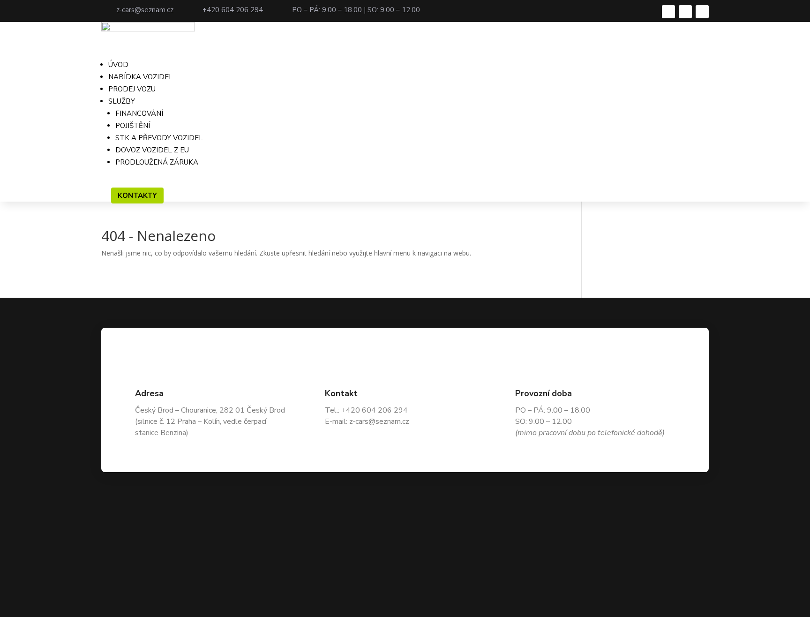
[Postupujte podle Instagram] (685, 11)
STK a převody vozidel (159, 138)
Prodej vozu (132, 89)
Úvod (118, 64)
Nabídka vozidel (140, 77)
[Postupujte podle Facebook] (668, 11)
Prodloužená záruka (156, 162)
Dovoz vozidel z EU (152, 150)
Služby (121, 101)
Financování (139, 113)
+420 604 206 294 (232, 10)
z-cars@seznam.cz (144, 10)
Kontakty (137, 195)
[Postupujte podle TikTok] (702, 11)
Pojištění (132, 125)
